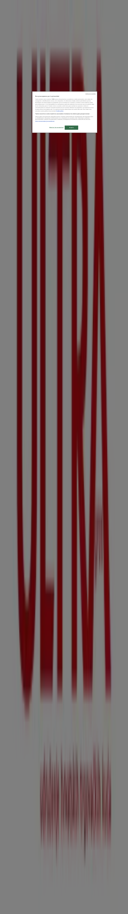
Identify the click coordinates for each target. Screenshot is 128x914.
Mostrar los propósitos (56, 127)
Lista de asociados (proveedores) (44, 121)
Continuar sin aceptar (90, 93)
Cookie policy (59, 111)
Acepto (71, 127)
